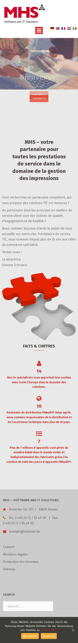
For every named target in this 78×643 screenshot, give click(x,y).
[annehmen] (73, 630)
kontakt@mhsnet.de (24, 531)
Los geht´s (39, 98)
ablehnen (49, 636)
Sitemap (9, 569)
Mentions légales (15, 554)
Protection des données (21, 562)
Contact (8, 547)
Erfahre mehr (49, 629)
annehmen (30, 636)
